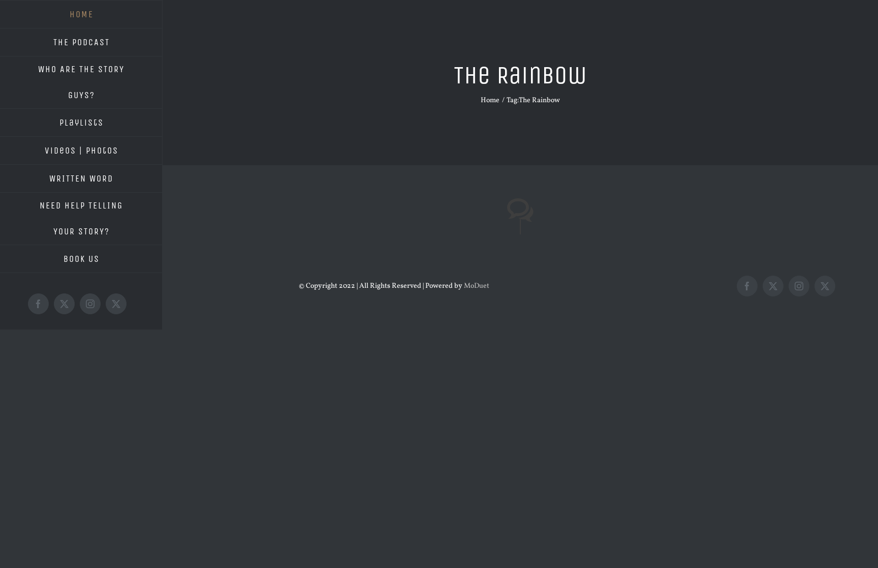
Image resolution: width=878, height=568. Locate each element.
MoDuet (476, 286)
